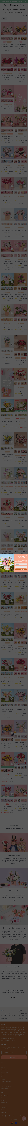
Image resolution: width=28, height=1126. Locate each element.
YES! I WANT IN (21, 569)
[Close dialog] (26, 555)
